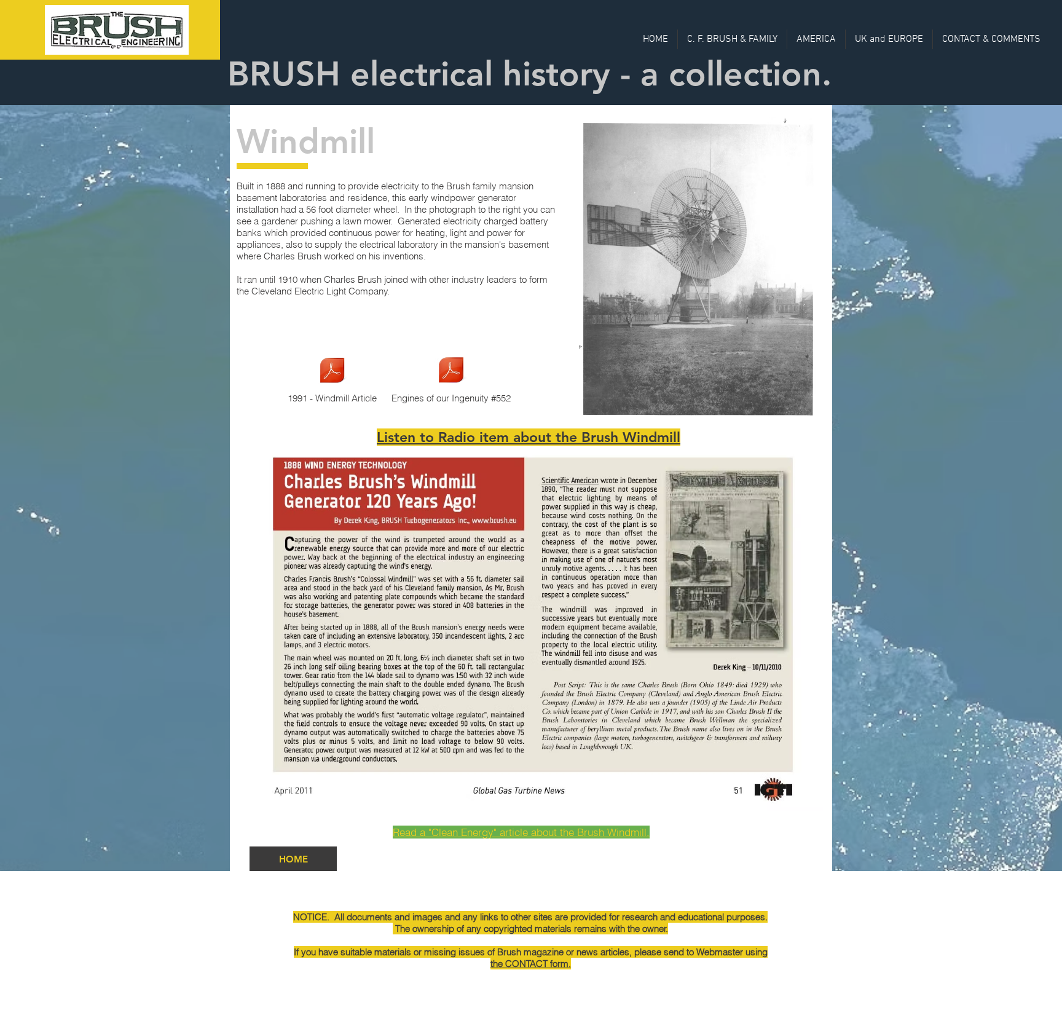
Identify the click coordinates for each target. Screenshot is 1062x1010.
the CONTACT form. (530, 963)
